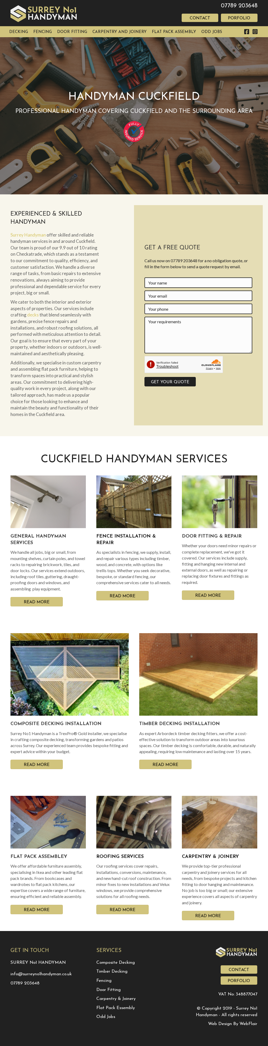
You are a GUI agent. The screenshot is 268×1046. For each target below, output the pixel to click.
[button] (170, 381)
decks (33, 314)
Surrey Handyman (28, 235)
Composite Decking (115, 962)
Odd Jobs (105, 1017)
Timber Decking (111, 971)
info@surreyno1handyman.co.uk (41, 974)
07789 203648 (239, 6)
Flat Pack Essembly (115, 1008)
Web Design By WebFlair (232, 1024)
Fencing (103, 980)
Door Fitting (108, 990)
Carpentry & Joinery (116, 998)
